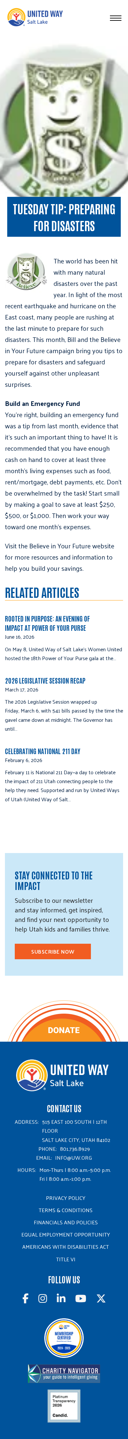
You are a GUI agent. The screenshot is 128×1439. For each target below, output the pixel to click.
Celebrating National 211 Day (42, 751)
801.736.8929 (75, 1148)
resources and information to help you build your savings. (59, 562)
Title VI (65, 1259)
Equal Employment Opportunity (65, 1234)
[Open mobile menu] (115, 18)
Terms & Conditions (66, 1210)
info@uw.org (73, 1157)
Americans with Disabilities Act (65, 1246)
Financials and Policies (66, 1222)
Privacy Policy (65, 1197)
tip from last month (50, 426)
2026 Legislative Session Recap (46, 680)
